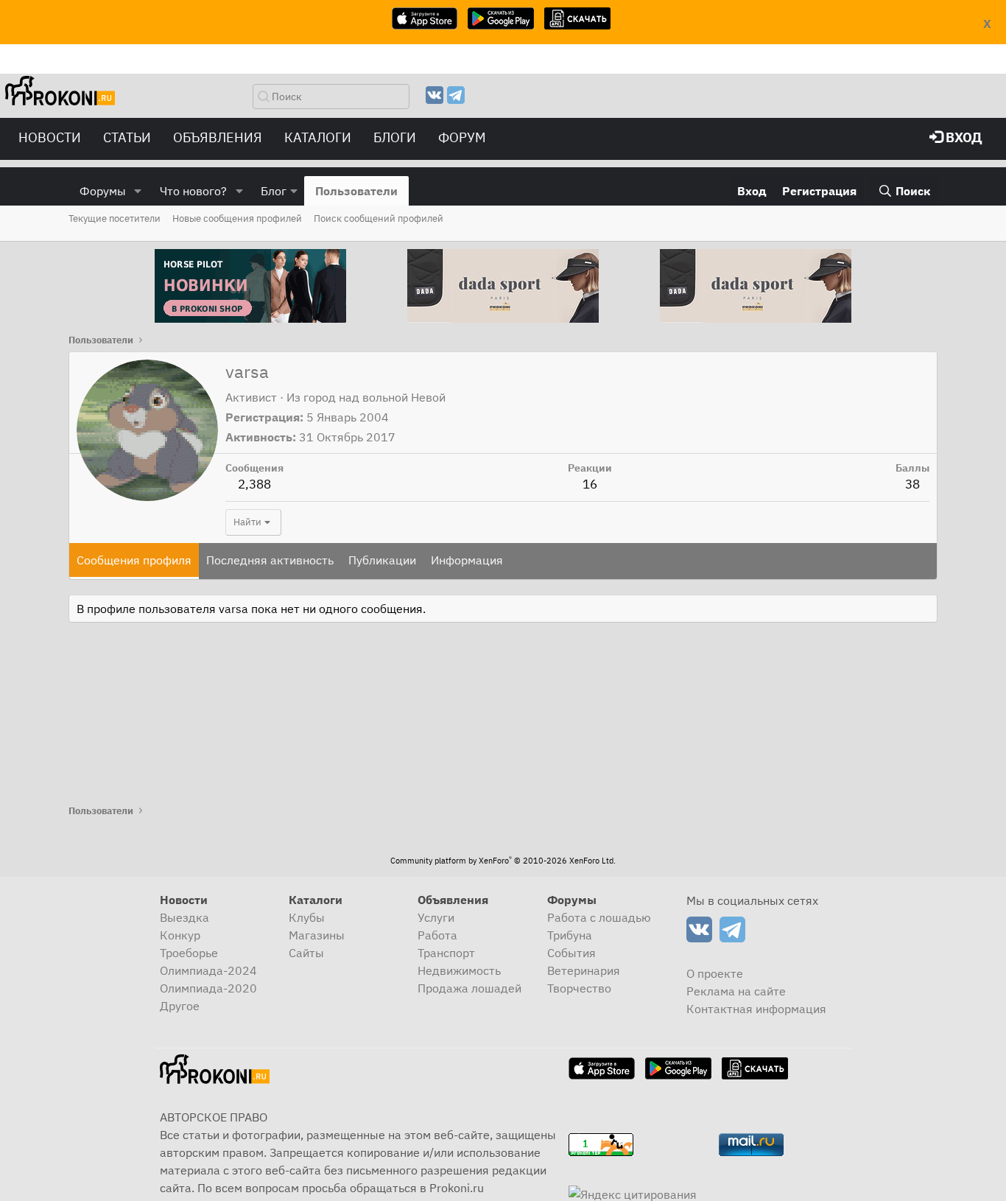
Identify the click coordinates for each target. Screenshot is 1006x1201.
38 (912, 484)
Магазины (317, 935)
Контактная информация (756, 1008)
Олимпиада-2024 (208, 970)
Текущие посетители (114, 218)
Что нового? (193, 190)
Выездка (184, 917)
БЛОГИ (394, 137)
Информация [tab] (467, 560)
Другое (180, 1005)
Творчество (579, 988)
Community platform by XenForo (503, 860)
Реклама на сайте (736, 991)
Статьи (127, 137)
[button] (138, 191)
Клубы (307, 917)
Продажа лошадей (469, 988)
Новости (49, 137)
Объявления (217, 137)
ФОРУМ (462, 137)
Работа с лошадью (599, 917)
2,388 (254, 484)
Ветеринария (583, 970)
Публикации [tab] (382, 560)
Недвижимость (459, 970)
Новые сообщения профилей (237, 218)
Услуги (436, 917)
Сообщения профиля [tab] (134, 560)
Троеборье (189, 952)
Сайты (306, 952)
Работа (437, 935)
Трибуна (569, 935)
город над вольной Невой (374, 397)
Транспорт (446, 952)
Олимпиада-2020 (208, 988)
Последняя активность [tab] (270, 560)
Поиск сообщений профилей (378, 218)
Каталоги (317, 137)
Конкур (180, 935)
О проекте (714, 973)
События (571, 952)
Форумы (103, 190)
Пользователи (356, 190)
